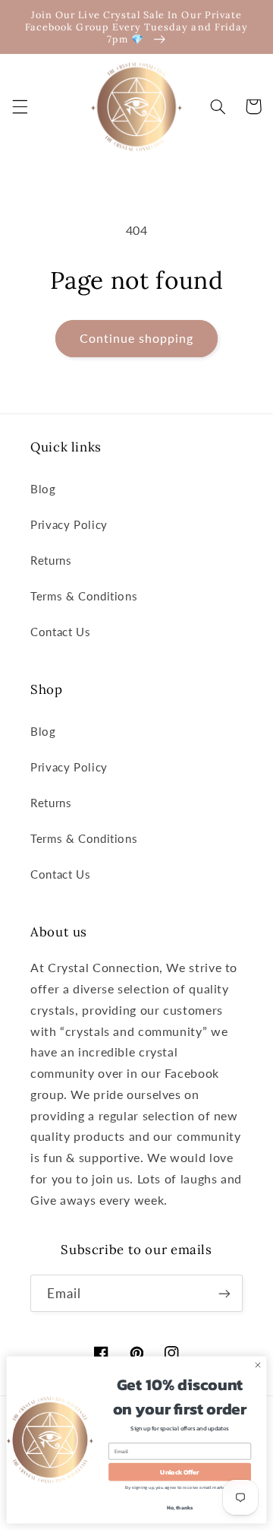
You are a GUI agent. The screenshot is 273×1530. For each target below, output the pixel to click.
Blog (43, 489)
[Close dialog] (257, 1364)
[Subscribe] (224, 1293)
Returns (50, 560)
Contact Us (60, 631)
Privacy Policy (69, 524)
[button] (19, 106)
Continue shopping (137, 338)
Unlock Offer (179, 1472)
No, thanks (180, 1507)
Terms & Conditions (83, 596)
